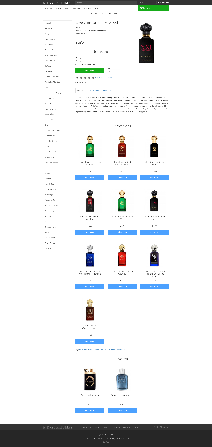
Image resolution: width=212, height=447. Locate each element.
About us (66, 8)
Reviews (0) (106, 90)
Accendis (48, 23)
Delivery (58, 8)
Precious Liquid (50, 211)
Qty (109, 68)
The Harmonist (50, 238)
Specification (94, 90)
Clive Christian (50, 61)
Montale (48, 173)
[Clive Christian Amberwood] (146, 43)
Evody (47, 87)
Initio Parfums (50, 114)
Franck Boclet (50, 104)
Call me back (106, 441)
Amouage (48, 28)
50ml (79, 61)
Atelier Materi (50, 39)
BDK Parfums (49, 45)
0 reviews (98, 78)
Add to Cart (90, 70)
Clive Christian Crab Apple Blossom (122, 163)
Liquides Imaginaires (52, 130)
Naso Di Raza (49, 184)
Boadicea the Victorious (53, 50)
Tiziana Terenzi (50, 243)
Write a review (108, 78)
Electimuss (49, 71)
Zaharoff (48, 248)
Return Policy (77, 8)
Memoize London (51, 163)
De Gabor (48, 66)
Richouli (48, 216)
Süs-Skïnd (48, 232)
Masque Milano (50, 157)
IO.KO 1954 (49, 120)
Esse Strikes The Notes (53, 82)
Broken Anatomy (51, 55)
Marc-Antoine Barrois (52, 152)
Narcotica (48, 179)
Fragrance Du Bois (51, 98)
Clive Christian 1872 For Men (122, 217)
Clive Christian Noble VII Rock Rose (90, 217)
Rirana (47, 222)
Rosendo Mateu (50, 227)
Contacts (97, 8)
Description (81, 90)
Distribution (87, 8)
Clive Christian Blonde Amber (154, 217)
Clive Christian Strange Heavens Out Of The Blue (154, 274)
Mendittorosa (50, 168)
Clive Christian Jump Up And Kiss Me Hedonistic (89, 272)
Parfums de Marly (51, 200)
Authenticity (48, 8)
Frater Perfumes (50, 109)
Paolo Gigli (49, 195)
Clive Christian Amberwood (89, 350)
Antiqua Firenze (50, 34)
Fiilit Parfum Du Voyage (53, 93)
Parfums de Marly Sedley (122, 395)
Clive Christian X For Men (154, 163)
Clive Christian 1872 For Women (90, 163)
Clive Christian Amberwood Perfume (113, 350)
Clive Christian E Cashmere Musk (89, 327)
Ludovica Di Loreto (52, 141)
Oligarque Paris (50, 189)
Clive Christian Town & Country (122, 272)
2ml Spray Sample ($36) (86, 65)
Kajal (46, 125)
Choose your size (80, 58)
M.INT (47, 146)
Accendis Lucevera (90, 395)
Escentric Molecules (52, 77)
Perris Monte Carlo (51, 206)
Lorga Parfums (50, 136)
